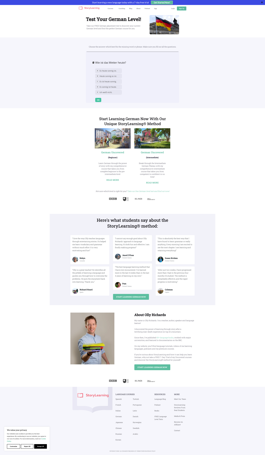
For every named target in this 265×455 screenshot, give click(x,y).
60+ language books (165, 337)
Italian (118, 411)
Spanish (119, 399)
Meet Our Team (180, 399)
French (118, 405)
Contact (177, 430)
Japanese (119, 422)
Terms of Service (141, 451)
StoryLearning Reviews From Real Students (179, 407)
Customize (13, 446)
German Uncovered (112, 152)
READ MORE (112, 180)
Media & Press (179, 416)
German (119, 416)
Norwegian (137, 422)
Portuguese (137, 405)
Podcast (157, 405)
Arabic (135, 434)
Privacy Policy (151, 451)
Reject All (27, 446)
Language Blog (160, 399)
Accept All (40, 446)
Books (156, 411)
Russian (119, 434)
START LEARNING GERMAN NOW (131, 297)
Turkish (136, 399)
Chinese (119, 428)
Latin (135, 411)
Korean (118, 440)
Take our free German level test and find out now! (148, 191)
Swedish (136, 428)
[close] (263, 2)
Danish (135, 416)
